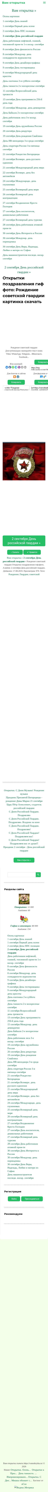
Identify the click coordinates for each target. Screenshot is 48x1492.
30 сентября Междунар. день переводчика (22, 1159)
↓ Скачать (15, 552)
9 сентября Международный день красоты (21, 992)
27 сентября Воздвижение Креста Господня (20, 1125)
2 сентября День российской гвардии (23, 36)
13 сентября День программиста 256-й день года (23, 1019)
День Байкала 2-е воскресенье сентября (23, 112)
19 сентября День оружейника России (22, 126)
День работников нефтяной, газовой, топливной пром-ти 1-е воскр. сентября (24, 959)
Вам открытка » (24, 10)
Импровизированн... (17, 1477)
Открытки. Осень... (21, 1470)
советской (34, 574)
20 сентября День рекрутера (17, 131)
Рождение (14, 574)
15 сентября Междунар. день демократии (24, 107)
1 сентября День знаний (15, 21)
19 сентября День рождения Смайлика (22, 136)
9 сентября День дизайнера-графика (21, 62)
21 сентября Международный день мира (23, 167)
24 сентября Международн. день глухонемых (24, 1105)
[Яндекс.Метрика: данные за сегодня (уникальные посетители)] (24, 1487)
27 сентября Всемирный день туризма (22, 220)
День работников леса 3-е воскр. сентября (20, 1040)
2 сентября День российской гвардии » (24, 541)
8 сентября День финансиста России (21, 49)
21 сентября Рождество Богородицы (21, 154)
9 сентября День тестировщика (19, 67)
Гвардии (24, 574)
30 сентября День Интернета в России (22, 233)
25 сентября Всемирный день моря (21, 189)
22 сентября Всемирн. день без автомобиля (23, 1098)
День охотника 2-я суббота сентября (21, 81)
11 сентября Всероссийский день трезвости (21, 1012)
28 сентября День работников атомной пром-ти (22, 1145)
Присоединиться (32, 1199)
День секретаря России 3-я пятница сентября (21, 1070)
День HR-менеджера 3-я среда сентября (23, 141)
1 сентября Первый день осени (19, 26)
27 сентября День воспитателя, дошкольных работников (23, 1132)
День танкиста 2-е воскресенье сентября (23, 86)
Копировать (16, 382)
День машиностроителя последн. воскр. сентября (20, 1176)
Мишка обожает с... (21, 1480)
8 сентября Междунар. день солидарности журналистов (21, 975)
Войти (14, 1199)
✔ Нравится (32, 552)
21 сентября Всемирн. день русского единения (21, 1084)
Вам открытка (13, 2)
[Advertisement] (25, 323)
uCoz (24, 1484)
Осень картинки (11, 16)
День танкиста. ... (27, 1473)
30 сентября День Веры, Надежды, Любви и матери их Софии (22, 1167)
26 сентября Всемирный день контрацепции (22, 1118)
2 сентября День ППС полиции (19, 31)
